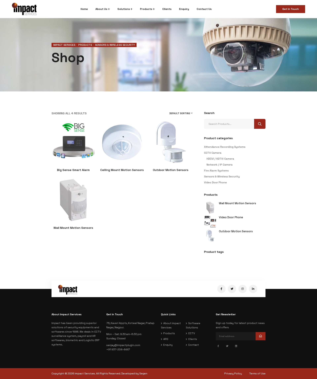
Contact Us (204, 9)
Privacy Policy (233, 373)
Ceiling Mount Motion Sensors (122, 170)
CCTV (191, 333)
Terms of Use (257, 373)
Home (84, 9)
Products (146, 9)
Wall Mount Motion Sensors (73, 228)
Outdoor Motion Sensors (170, 170)
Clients (167, 9)
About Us (101, 9)
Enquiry (184, 9)
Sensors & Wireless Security (222, 176)
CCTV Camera (212, 152)
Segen (143, 373)
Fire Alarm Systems (216, 170)
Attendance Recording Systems (224, 147)
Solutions (123, 9)
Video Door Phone (215, 182)
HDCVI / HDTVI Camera (220, 158)
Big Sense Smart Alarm (73, 170)
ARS (165, 339)
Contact (193, 345)
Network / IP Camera (220, 164)
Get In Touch (290, 9)
